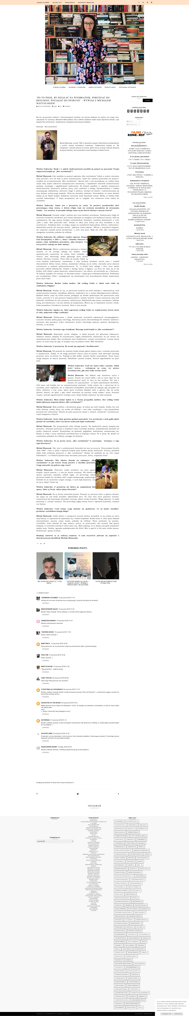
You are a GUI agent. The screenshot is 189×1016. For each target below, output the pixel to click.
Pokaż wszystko (148, 197)
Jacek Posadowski (142, 857)
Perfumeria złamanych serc (123, 912)
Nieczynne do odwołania (121, 901)
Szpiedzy (143, 952)
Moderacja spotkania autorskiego (94, 854)
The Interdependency (132, 967)
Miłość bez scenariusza (121, 897)
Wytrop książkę (94, 900)
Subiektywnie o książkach (139, 180)
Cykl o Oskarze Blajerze (138, 835)
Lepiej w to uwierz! (133, 886)
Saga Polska (131, 934)
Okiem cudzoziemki (120, 908)
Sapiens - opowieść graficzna (139, 258)
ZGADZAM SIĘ (178, 1013)
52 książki (94, 823)
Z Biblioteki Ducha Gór (121, 1000)
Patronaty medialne (86, 2)
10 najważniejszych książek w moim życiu (94, 821)
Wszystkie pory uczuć (121, 992)
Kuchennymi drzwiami (121, 879)
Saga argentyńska (120, 938)
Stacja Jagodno (129, 945)
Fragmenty (93, 839)
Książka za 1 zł (93, 851)
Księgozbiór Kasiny (49, 747)
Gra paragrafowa (93, 843)
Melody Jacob (139, 233)
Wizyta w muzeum (93, 897)
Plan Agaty (118, 919)
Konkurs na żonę (119, 872)
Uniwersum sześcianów (121, 974)
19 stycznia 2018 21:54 (61, 666)
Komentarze (132, 124)
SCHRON (139, 228)
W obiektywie (93, 892)
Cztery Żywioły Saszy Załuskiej (135, 843)
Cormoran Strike (132, 832)
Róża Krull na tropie (134, 930)
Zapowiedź (93, 904)
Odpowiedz (45, 603)
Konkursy (94, 849)
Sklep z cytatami (93, 885)
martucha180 (46, 666)
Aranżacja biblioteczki (93, 827)
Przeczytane (110, 87)
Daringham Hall (119, 846)
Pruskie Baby (118, 927)
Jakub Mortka (119, 861)
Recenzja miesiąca (93, 875)
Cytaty (93, 835)
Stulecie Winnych (132, 952)
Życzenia (93, 910)
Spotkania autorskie (127, 87)
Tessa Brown (118, 967)
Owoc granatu (133, 908)
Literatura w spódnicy (121, 890)
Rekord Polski (93, 879)
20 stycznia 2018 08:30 (60, 678)
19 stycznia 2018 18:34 (59, 643)
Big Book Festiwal (93, 830)
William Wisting (133, 981)
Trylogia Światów (133, 970)
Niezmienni (128, 905)
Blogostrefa (94, 832)
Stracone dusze (138, 949)
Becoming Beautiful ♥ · (139, 146)
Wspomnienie (94, 898)
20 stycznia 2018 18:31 (69, 703)
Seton (143, 941)
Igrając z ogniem (119, 857)
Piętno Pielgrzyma (120, 916)
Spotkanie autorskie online (93, 888)
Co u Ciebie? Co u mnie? (140, 159)
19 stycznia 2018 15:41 (66, 609)
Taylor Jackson (138, 963)
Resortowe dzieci (119, 930)
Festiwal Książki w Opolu (94, 838)
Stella (117, 949)
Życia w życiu (130, 1007)
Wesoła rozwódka (120, 981)
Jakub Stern (130, 861)
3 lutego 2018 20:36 (65, 747)
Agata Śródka (118, 821)
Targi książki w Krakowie (94, 889)
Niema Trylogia (136, 901)
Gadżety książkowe (94, 842)
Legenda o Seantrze (120, 883)
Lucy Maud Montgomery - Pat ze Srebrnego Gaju (139, 167)
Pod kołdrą (139, 172)
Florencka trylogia (120, 854)
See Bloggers (93, 883)
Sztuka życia (118, 956)
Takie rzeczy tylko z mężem (122, 959)
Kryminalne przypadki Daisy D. (123, 876)
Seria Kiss (145, 938)
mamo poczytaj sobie (140, 254)
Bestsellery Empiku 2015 (93, 829)
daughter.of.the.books (51, 703)
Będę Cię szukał (119, 832)
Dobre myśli (131, 846)
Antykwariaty (93, 826)
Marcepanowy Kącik (49, 609)
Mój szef (134, 897)
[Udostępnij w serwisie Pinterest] (44, 544)
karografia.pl (148, 1013)
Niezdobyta (118, 905)
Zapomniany (118, 1003)
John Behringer (119, 865)
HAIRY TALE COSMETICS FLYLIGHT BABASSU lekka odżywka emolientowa (139, 151)
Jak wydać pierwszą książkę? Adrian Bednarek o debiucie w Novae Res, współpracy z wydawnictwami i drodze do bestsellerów (140, 188)
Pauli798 (44, 655)
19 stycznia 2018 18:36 (57, 655)
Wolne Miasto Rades (120, 989)
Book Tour (93, 833)
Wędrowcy (142, 996)
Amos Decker (131, 824)
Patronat (93, 861)
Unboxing (94, 891)
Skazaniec (118, 945)
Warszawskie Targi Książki (93, 895)
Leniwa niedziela (119, 886)
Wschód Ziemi (133, 989)
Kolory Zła (133, 868)
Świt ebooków (93, 909)
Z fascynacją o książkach (52, 689)
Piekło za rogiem (139, 912)
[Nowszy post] (37, 794)
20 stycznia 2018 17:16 (71, 689)
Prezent (93, 866)
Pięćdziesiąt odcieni (134, 916)
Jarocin (139, 861)
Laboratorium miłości (137, 879)
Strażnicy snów (119, 952)
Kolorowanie (94, 848)
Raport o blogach (93, 873)
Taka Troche (46, 678)
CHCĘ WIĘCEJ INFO (166, 1013)
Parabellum (144, 908)
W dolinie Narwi (119, 978)
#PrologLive (93, 820)
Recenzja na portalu (93, 878)
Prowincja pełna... (135, 923)
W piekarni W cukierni (94, 894)
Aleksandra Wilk (119, 824)
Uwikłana (134, 974)
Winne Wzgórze (119, 985)
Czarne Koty (129, 839)
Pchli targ (93, 863)
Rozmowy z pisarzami (77, 87)
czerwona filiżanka (49, 597)
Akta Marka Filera (131, 821)
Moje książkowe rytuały (93, 857)
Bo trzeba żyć (141, 828)
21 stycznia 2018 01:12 (58, 720)
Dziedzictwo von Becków (140, 850)
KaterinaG (45, 720)
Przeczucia (129, 927)
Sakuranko (140, 244)
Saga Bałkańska (119, 934)
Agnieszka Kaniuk (48, 620)
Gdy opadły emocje (135, 854)
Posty (130, 121)
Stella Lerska (126, 949)
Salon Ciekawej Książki (93, 882)
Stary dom (140, 945)
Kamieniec (130, 865)
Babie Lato (142, 824)
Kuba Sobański (140, 876)
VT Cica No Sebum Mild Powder (139, 248)
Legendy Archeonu (135, 883)
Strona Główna (43, 2)
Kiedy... (139, 865)
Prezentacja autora (93, 867)
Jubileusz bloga (93, 845)
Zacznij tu (57, 2)
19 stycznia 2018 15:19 (66, 597)
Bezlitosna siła (119, 828)
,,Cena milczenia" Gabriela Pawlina (140, 176)
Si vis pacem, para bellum (139, 156)
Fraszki (93, 841)
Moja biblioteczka (93, 855)
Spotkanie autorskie (93, 886)
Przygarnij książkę (94, 872)
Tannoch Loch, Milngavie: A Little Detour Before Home (139, 237)
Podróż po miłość (141, 919)
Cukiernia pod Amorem (121, 835)
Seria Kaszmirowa (134, 938)
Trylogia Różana (119, 970)
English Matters (93, 836)
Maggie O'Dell (135, 890)
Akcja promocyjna (93, 824)
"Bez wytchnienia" (50, 127)
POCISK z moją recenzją (93, 860)
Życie (139, 1007)
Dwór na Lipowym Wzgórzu (122, 850)
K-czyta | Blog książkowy (140, 163)
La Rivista (94, 852)
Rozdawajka (93, 880)
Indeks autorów (95, 87)
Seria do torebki (119, 941)
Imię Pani (130, 857)
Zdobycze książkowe (93, 906)
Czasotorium (118, 843)
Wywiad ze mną (93, 901)
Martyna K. (45, 643)
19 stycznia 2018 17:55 (62, 632)
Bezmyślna (130, 828)
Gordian (146, 854)
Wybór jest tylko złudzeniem (139, 992)
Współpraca (70, 2)
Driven (140, 846)
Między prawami (130, 894)
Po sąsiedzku (128, 919)
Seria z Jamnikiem (132, 941)
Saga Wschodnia (143, 934)
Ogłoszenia (93, 858)
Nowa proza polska (140, 905)
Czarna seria (118, 839)
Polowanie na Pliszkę (120, 923)
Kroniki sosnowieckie (134, 872)
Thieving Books (47, 632)
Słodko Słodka (139, 206)
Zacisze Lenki (46, 733)
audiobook (93, 907)
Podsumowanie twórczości (93, 864)
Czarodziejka (140, 839)
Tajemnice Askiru (130, 956)
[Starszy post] (118, 794)
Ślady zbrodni (119, 1007)
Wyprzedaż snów (119, 996)
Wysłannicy (131, 996)
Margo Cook (118, 894)
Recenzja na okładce (93, 876)
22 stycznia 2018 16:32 (61, 733)
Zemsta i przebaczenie (132, 1003)
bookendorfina (139, 225)
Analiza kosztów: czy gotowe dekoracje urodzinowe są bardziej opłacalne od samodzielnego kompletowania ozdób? (139, 214)
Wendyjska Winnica (133, 978)
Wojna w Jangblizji (132, 985)
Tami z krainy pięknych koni (122, 963)
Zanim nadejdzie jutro (137, 1000)
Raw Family (139, 927)
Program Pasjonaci (94, 870)
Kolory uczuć (144, 868)
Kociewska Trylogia (120, 868)
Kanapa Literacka (93, 846)
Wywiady (67, 106)
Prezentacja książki (93, 869)
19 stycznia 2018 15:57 (64, 620)
